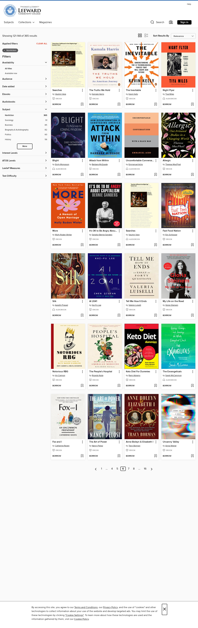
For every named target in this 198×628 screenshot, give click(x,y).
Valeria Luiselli (135, 305)
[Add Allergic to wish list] (192, 175)
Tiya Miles (169, 94)
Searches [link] (57, 90)
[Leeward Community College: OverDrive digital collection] (22, 10)
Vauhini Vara (60, 94)
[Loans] (171, 23)
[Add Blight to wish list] (82, 175)
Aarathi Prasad (61, 305)
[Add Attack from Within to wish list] (119, 175)
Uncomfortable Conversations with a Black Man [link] (140, 160)
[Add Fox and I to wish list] (82, 456)
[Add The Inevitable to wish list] (155, 105)
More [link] (55, 231)
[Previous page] (96, 469)
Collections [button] (25, 22)
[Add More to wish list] (82, 245)
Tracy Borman (134, 446)
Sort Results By (161, 35)
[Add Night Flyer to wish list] (192, 105)
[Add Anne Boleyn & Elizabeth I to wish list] (155, 456)
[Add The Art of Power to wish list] (119, 456)
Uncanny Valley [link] (171, 442)
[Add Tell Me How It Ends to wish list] (155, 316)
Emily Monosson (62, 164)
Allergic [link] (167, 160)
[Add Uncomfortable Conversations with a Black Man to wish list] (155, 175)
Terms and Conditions (86, 607)
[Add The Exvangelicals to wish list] (192, 386)
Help (189, 4)
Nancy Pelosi (97, 446)
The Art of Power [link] (98, 442)
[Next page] (152, 469)
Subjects (9, 22)
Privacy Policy (110, 607)
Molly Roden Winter (63, 235)
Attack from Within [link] (99, 160)
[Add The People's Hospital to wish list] (119, 386)
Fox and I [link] (57, 442)
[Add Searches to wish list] (82, 105)
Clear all (41, 43)
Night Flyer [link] (168, 90)
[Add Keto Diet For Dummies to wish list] (155, 386)
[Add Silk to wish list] (82, 316)
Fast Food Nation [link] (172, 231)
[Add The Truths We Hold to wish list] (119, 105)
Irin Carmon (60, 375)
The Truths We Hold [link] (99, 90)
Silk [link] (54, 301)
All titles (8, 68)
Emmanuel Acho (136, 164)
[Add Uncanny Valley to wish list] (192, 456)
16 (145, 468)
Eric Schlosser (171, 235)
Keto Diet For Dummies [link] (138, 371)
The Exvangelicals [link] (172, 371)
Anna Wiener (170, 446)
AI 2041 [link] (93, 301)
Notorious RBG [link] (60, 371)
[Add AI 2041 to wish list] (119, 316)
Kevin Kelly (133, 94)
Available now (11, 73)
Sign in (184, 22)
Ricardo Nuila (97, 375)
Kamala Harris (98, 94)
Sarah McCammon (173, 375)
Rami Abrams (134, 375)
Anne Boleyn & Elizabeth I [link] (139, 442)
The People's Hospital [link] (100, 371)
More (24, 146)
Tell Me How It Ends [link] (136, 301)
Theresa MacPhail (173, 164)
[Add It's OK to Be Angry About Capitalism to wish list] (119, 245)
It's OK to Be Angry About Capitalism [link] (103, 231)
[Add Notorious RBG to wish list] (82, 386)
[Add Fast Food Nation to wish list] (192, 245)
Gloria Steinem (171, 305)
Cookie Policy (81, 619)
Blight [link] (55, 160)
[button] (157, 23)
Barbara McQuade (100, 164)
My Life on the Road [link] (173, 301)
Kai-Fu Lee (96, 305)
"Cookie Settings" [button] (74, 615)
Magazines (45, 22)
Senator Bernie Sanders (102, 235)
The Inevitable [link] (133, 90)
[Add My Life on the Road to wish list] (192, 316)
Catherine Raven (62, 446)
